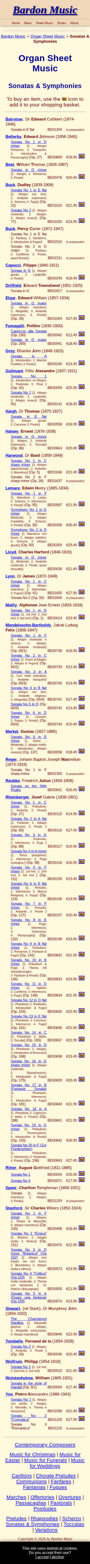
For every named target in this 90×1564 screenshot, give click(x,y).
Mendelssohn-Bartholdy (28, 625)
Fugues (58, 1487)
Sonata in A (29, 356)
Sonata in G (21, 271)
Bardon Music (13, 36)
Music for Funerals (45, 1460)
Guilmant (14, 370)
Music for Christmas (32, 1454)
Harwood (14, 455)
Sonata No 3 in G (29, 835)
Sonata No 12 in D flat (29, 1000)
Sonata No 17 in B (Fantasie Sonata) (29, 1087)
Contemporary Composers (45, 1444)
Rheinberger (17, 797)
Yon (9, 1394)
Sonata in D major (29, 340)
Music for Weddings (57, 1463)
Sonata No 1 (29, 376)
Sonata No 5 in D (24, 704)
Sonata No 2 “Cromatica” (29, 1418)
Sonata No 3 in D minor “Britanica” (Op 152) (29, 1253)
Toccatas (74, 1524)
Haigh (11, 411)
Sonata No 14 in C (29, 1032)
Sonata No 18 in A (29, 1109)
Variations (46, 1530)
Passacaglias (31, 1503)
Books (61, 23)
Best (10, 164)
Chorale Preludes (56, 1475)
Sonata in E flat (29, 417)
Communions (31, 1481)
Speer (11, 1187)
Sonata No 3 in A (29, 672)
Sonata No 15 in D (29, 1045)
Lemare (13, 488)
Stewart (13, 1308)
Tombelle (14, 1341)
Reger (11, 759)
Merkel (12, 731)
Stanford (14, 1208)
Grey (10, 350)
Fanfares (61, 1481)
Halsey (12, 431)
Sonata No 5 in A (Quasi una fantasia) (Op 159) (29, 1297)
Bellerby (13, 136)
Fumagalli (15, 325)
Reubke (13, 780)
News (28, 23)
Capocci (13, 265)
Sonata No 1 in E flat (29, 190)
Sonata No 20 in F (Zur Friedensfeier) (29, 1147)
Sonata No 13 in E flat (29, 1016)
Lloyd (11, 552)
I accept (42, 1557)
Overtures (70, 1497)
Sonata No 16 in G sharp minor (29, 1063)
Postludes (45, 1508)
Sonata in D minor (29, 170)
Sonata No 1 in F (29, 493)
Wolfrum (14, 1361)
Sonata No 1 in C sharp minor (29, 463)
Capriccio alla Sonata (29, 331)
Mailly (11, 605)
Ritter (11, 1167)
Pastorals (61, 1503)
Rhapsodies (44, 1518)
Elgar (11, 297)
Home (16, 23)
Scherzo (71, 1518)
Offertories (42, 1497)
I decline (57, 1557)
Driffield (13, 285)
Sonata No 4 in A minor (29, 851)
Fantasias (34, 1487)
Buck (10, 184)
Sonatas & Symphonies (33, 1524)
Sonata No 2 (21, 210)
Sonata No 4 (20, 1181)
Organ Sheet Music (47, 36)
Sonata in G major (29, 303)
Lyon (10, 576)
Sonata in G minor (29, 437)
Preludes (16, 1518)
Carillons (22, 1475)
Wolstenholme (19, 1377)
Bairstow (14, 119)
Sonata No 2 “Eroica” (29, 1233)
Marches (16, 1497)
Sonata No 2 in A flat (29, 819)
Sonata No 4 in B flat (29, 688)
